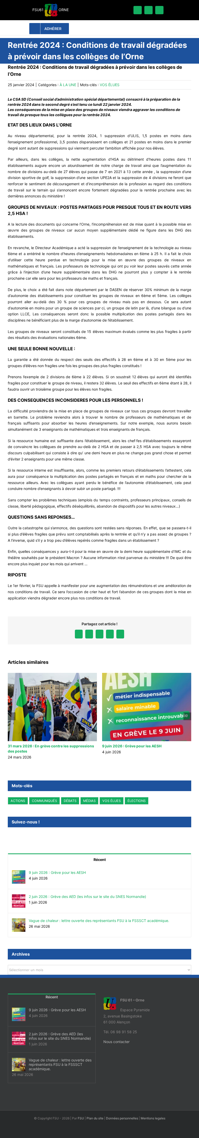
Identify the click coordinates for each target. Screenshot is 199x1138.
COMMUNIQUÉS (44, 801)
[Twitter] (16, 836)
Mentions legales (153, 1118)
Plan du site (95, 1118)
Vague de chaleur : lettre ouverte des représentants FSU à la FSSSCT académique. (99, 920)
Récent (100, 859)
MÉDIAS (89, 801)
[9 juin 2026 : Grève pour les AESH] (18, 873)
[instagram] (159, 10)
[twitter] (148, 10)
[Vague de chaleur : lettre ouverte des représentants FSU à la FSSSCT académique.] (18, 921)
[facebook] (137, 10)
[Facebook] (9, 836)
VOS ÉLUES (109, 85)
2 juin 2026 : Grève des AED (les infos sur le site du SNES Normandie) (87, 896)
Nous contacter (116, 1041)
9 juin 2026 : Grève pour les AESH (57, 872)
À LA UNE (68, 85)
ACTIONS (18, 801)
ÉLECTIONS (136, 801)
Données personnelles (122, 1118)
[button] (12, 716)
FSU (81, 1118)
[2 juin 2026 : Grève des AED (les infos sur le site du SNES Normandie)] (18, 897)
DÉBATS (70, 801)
